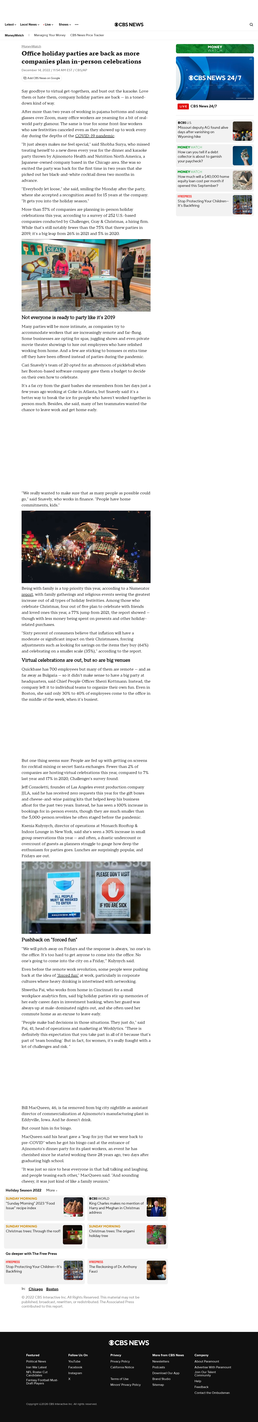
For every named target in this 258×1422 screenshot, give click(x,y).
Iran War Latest (36, 1367)
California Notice (122, 1367)
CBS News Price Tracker (87, 35)
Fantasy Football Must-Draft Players (42, 1382)
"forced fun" (68, 975)
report (27, 594)
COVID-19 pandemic (94, 136)
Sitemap (158, 1384)
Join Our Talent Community (205, 1374)
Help (198, 1381)
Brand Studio (161, 1379)
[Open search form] (251, 24)
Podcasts (158, 1367)
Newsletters (160, 1361)
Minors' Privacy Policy (125, 1384)
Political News (36, 1361)
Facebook (75, 1367)
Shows (64, 24)
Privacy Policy (120, 1361)
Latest (10, 24)
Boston (52, 1289)
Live (48, 25)
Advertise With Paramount (213, 1367)
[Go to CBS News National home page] (129, 25)
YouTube (74, 1361)
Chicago (36, 1289)
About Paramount (207, 1361)
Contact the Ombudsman (212, 1392)
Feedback (201, 1387)
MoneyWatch (14, 35)
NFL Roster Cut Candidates (37, 1374)
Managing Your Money (50, 35)
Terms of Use (119, 1379)
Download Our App (165, 1373)
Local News (29, 24)
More (51, 1190)
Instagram (75, 1373)
